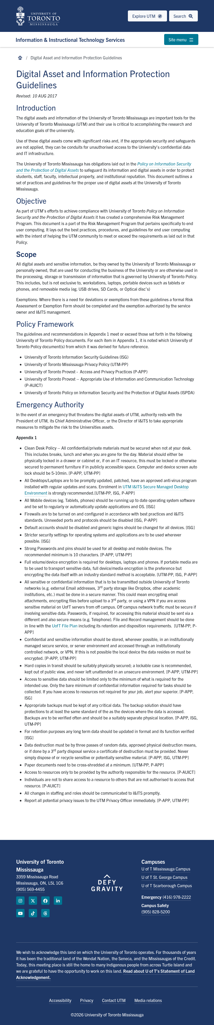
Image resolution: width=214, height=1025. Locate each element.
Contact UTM (114, 1000)
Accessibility (60, 1000)
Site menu (178, 39)
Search (180, 16)
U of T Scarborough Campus (166, 885)
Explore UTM (144, 16)
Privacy (86, 1000)
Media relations (148, 1000)
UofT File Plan (65, 625)
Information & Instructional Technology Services (70, 39)
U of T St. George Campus (164, 877)
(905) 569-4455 (30, 889)
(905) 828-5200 (155, 911)
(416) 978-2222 (177, 897)
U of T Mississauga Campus (165, 868)
